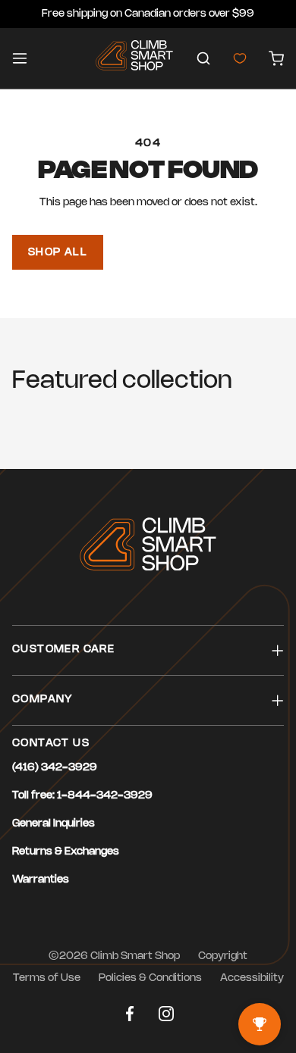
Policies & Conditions (150, 978)
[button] (203, 58)
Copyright (222, 956)
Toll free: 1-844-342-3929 (82, 796)
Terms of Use (46, 978)
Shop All (57, 253)
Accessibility (252, 978)
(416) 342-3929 (54, 768)
